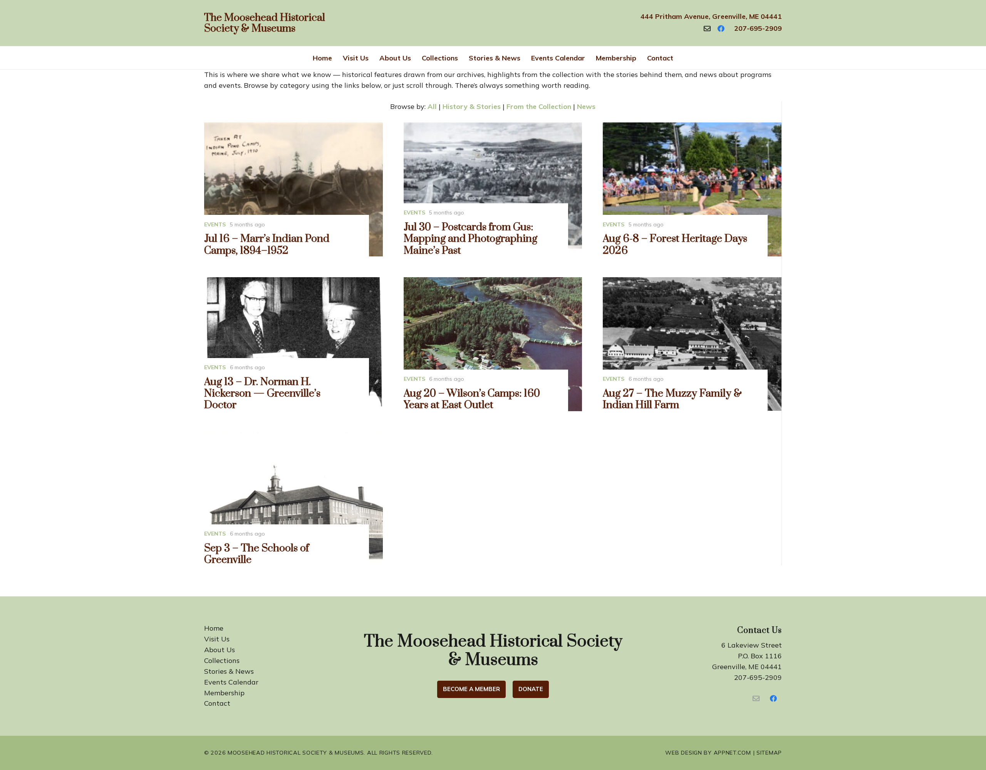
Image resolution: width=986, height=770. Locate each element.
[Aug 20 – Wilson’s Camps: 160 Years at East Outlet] (493, 344)
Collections (222, 660)
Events (215, 224)
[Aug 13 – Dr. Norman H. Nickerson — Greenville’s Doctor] (293, 344)
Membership (224, 692)
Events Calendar (231, 682)
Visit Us (217, 638)
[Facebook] (721, 28)
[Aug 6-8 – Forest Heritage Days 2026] (692, 189)
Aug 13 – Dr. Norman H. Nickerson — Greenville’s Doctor (262, 393)
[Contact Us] (756, 698)
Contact (217, 703)
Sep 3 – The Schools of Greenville (256, 554)
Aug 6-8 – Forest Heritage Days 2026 (675, 244)
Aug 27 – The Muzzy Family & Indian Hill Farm (672, 399)
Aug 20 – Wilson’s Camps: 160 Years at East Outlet (472, 399)
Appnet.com (732, 752)
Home (213, 628)
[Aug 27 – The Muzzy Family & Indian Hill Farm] (692, 344)
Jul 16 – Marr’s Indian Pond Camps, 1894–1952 (266, 244)
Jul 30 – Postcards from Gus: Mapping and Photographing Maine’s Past (470, 239)
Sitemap (769, 752)
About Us (219, 649)
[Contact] (707, 28)
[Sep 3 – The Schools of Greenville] (293, 499)
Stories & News (229, 671)
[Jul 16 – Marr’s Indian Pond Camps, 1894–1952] (293, 189)
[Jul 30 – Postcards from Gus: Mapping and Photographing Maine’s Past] (493, 189)
